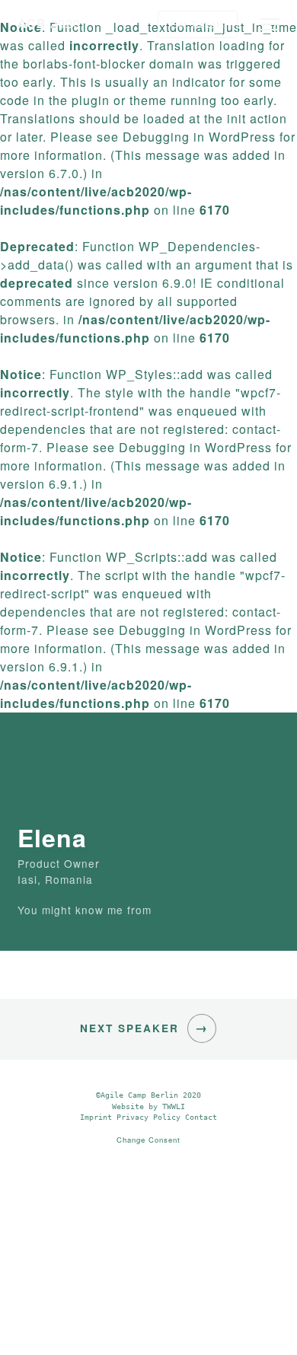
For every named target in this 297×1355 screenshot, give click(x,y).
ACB (49, 23)
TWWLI (173, 1106)
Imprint (96, 1117)
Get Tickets (198, 24)
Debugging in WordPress (199, 136)
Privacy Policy (148, 1117)
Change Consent (148, 1139)
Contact (201, 1117)
